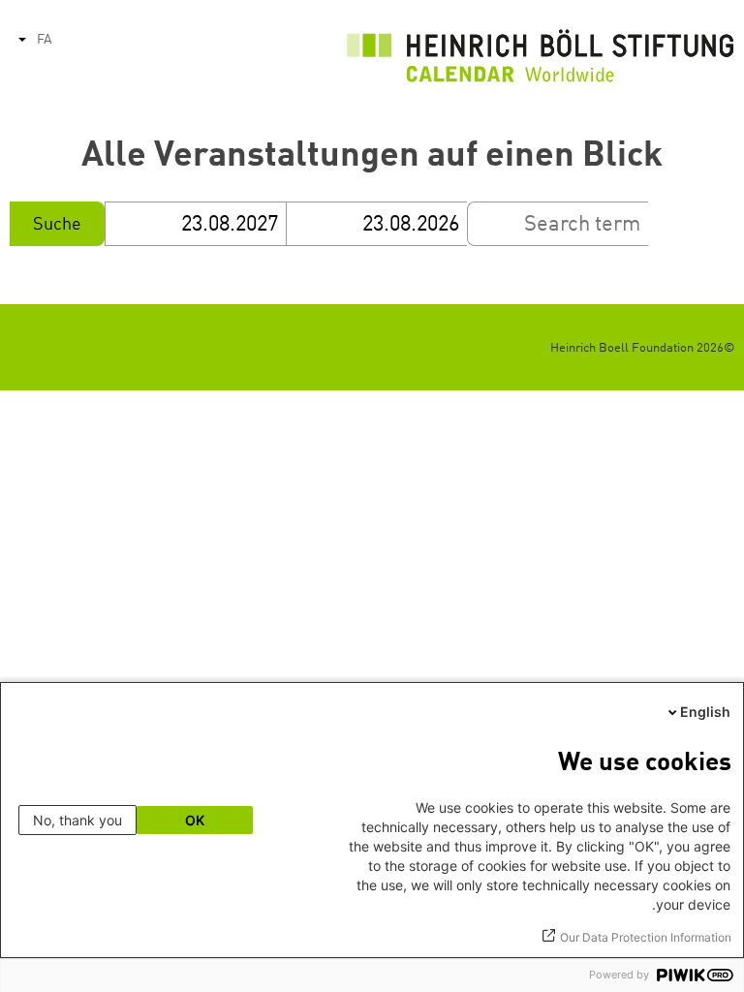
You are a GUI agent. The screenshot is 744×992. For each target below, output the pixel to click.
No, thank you (77, 820)
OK (194, 820)
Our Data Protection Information (645, 937)
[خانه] (540, 61)
